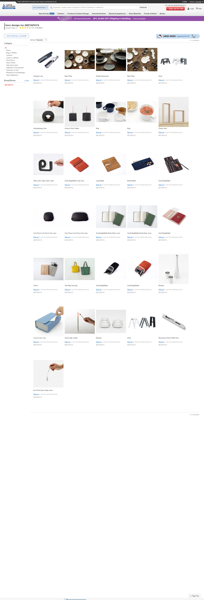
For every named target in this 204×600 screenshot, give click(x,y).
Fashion (61, 14)
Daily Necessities (12, 65)
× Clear (26, 81)
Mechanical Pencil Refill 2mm (169, 338)
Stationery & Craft (12, 70)
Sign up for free (176, 8)
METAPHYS (37, 83)
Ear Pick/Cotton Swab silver (43, 390)
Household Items (99, 14)
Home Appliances (12, 75)
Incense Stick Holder (72, 128)
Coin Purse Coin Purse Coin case (44, 233)
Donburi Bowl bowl (102, 76)
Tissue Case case (39, 338)
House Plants (10, 63)
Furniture (9, 55)
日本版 (184, 2)
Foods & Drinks (150, 14)
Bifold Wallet (131, 181)
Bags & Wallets (11, 53)
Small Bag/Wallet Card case (74, 181)
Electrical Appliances (117, 14)
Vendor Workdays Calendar (15, 36)
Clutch (35, 285)
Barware (161, 285)
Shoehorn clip (38, 76)
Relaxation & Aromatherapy (15, 72)
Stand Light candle (71, 338)
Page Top (195, 596)
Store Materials (135, 14)
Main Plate (68, 76)
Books (162, 14)
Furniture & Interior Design (78, 14)
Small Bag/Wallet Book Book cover (108, 233)
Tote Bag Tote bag (71, 285)
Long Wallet (100, 181)
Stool (160, 76)
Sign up (36, 80)
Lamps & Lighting (12, 58)
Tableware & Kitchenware (14, 68)
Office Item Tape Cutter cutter (43, 181)
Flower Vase (163, 128)
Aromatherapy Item (40, 128)
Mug (97, 128)
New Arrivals (46, 14)
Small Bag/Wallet (164, 181)
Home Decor (10, 60)
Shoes (8, 50)
